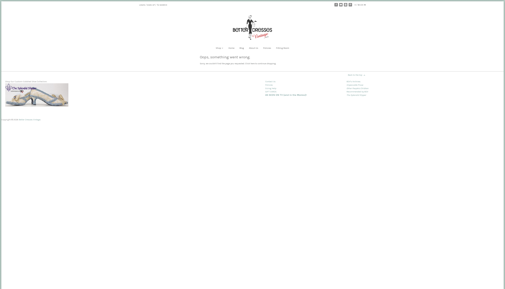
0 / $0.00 (359, 5)
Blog (241, 48)
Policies (267, 48)
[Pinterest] (350, 4)
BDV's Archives (353, 81)
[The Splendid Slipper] (36, 106)
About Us (253, 48)
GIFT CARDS (270, 91)
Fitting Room (282, 48)
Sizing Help (270, 88)
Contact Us (270, 81)
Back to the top (355, 75)
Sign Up (151, 5)
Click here (250, 63)
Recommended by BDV (357, 91)
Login (142, 5)
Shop (219, 48)
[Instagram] (345, 4)
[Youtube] (341, 4)
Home (231, 48)
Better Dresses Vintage (29, 119)
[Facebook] (336, 4)
